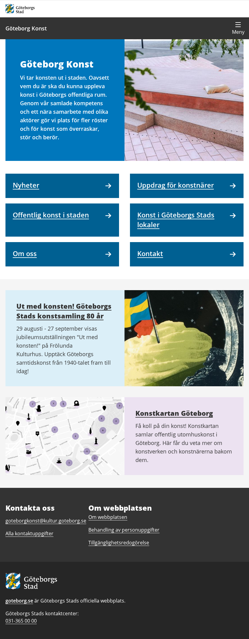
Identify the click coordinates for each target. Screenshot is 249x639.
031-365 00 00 (21, 620)
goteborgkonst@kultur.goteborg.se (45, 520)
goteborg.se (19, 600)
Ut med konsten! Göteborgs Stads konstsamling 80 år (63, 310)
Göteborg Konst (26, 28)
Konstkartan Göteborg (174, 413)
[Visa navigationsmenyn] (238, 28)
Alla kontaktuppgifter (29, 533)
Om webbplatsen (107, 517)
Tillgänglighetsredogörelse (118, 542)
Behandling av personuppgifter (123, 529)
